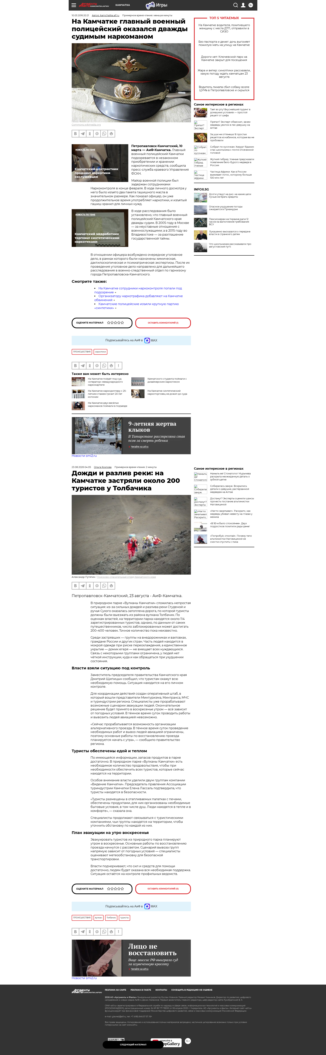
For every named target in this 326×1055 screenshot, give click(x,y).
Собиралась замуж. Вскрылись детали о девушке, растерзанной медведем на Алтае (229, 489)
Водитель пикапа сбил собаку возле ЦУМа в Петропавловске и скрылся (224, 89)
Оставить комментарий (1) (163, 323)
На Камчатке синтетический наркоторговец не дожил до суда (167, 392)
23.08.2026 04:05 (81, 467)
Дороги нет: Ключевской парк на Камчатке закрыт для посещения (224, 58)
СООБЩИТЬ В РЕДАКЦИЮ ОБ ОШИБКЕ (191, 990)
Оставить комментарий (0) (163, 889)
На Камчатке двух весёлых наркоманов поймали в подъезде (107, 404)
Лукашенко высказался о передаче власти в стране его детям (229, 233)
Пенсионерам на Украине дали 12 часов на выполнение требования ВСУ (229, 222)
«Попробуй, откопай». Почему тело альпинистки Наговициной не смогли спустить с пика (231, 538)
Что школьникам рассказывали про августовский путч (230, 245)
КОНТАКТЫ (161, 990)
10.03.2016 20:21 (80, 15)
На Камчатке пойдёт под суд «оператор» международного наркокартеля (105, 381)
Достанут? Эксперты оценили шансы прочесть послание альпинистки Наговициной (232, 501)
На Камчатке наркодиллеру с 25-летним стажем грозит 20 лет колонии (107, 393)
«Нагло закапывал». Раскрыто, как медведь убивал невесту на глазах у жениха (231, 513)
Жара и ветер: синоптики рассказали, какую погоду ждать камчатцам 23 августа (224, 74)
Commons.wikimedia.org (86, 124)
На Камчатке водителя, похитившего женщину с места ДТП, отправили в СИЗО (224, 28)
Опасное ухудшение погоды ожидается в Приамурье (225, 208)
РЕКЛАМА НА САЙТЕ (115, 990)
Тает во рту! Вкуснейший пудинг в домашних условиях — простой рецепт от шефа (230, 112)
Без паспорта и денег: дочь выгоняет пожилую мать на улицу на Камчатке (224, 43)
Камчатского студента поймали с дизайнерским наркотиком (167, 380)
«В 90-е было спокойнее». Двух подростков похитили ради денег (230, 525)
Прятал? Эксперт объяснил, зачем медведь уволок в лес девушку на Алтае (230, 124)
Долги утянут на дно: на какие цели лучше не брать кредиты (230, 195)
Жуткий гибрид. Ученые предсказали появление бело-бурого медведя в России (232, 162)
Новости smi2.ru (84, 456)
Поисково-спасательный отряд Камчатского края (126, 577)
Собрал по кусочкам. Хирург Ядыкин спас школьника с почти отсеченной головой (232, 149)
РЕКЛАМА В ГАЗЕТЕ (141, 990)
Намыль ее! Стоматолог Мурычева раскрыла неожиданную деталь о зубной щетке (230, 476)
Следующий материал (133, 1044)
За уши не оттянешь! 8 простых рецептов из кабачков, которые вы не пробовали (232, 137)
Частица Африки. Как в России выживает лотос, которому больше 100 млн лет (231, 174)
